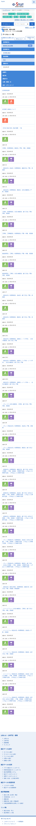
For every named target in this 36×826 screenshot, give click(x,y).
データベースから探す (10, 754)
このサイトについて (9, 821)
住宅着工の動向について (9, 109)
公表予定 (6, 740)
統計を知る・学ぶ (9, 810)
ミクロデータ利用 (9, 785)
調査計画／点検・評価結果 (11, 801)
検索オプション (6, 27)
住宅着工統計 (6, 52)
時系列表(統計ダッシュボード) (12, 769)
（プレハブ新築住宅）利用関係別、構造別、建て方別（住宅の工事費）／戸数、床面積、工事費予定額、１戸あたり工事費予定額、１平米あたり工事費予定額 (17, 565)
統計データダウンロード (10, 774)
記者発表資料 (6, 90)
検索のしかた (29, 27)
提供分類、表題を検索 (9, 29)
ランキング (7, 744)
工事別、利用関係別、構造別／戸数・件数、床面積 (16, 148)
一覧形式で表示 (30, 38)
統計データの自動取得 (10, 787)
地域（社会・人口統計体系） (12, 778)
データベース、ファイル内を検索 (13, 31)
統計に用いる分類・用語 (10, 794)
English (3, 1)
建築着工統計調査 (8, 45)
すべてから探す (8, 752)
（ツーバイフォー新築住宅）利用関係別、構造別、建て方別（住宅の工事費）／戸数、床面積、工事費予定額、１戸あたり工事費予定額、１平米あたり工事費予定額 (17, 699)
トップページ (6, 10)
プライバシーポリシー (10, 823)
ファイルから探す (9, 756)
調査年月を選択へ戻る (7, 38)
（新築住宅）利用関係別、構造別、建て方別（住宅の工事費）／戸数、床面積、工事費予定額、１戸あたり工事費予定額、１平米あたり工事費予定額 (17, 518)
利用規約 (20, 821)
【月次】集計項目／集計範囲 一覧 (12, 128)
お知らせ (6, 738)
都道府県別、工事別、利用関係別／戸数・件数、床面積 (17, 253)
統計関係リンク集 (9, 812)
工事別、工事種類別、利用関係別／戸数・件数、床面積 (17, 233)
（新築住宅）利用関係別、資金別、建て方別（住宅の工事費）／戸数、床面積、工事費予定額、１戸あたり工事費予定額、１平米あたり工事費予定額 (17, 494)
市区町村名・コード (9, 797)
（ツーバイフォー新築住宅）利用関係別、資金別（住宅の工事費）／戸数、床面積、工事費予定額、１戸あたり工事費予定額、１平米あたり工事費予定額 (17, 675)
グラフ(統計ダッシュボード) (11, 767)
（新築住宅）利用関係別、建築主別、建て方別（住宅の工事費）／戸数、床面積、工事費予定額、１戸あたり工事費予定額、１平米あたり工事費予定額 (17, 471)
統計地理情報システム (10, 772)
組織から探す (7, 760)
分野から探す (7, 758)
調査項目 (6, 799)
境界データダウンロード (10, 776)
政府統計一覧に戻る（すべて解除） (24, 20)
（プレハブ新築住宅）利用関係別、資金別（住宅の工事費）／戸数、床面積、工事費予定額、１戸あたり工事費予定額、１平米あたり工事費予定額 (17, 541)
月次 (4, 60)
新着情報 (6, 742)
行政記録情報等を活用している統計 (13, 803)
